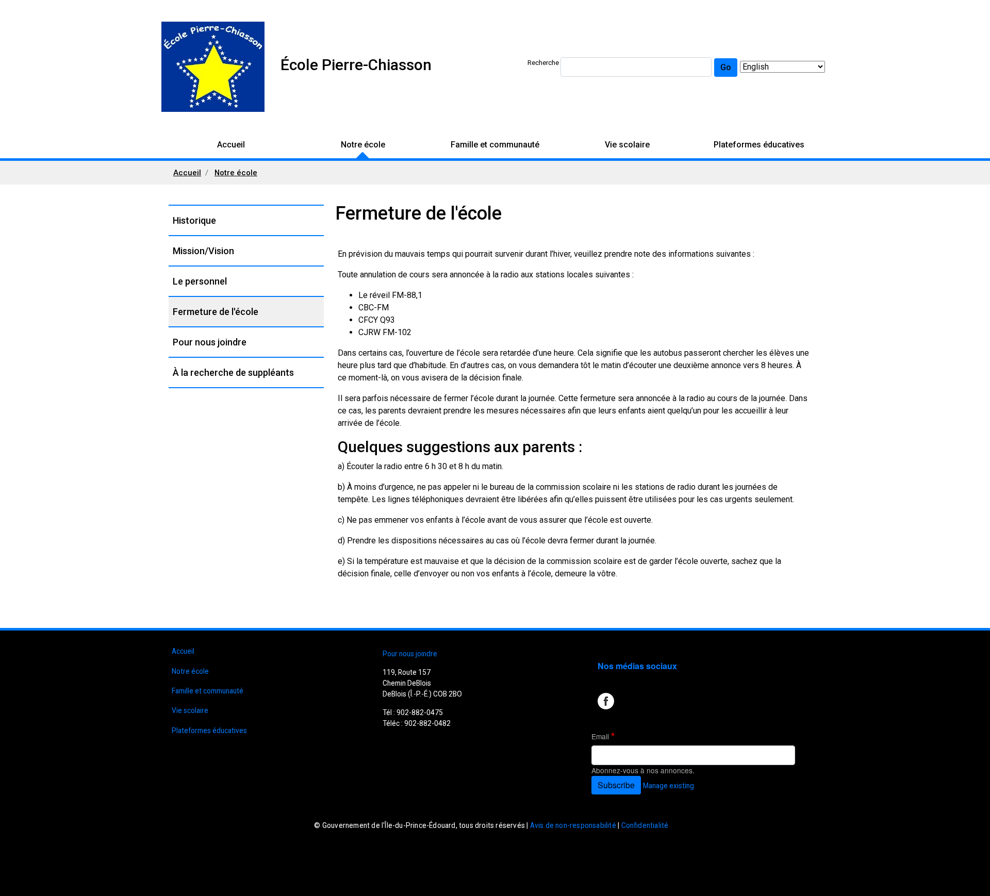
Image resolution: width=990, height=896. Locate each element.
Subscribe (616, 785)
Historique (194, 220)
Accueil (231, 145)
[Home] (213, 66)
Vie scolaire (627, 145)
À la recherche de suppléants (233, 372)
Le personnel (200, 281)
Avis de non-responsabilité (573, 825)
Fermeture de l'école (215, 311)
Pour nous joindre (209, 342)
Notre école (363, 145)
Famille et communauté (495, 145)
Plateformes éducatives (759, 145)
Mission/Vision (203, 250)
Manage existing (668, 786)
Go (725, 67)
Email (600, 736)
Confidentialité (645, 825)
